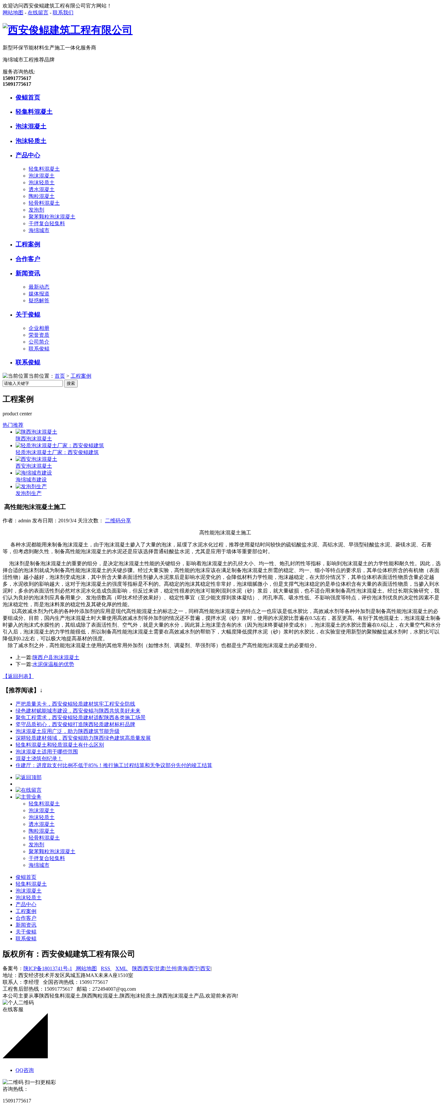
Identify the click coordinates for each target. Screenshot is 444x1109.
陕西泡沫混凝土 (34, 438)
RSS (106, 968)
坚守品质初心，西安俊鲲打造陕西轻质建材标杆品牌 (75, 724)
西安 (148, 968)
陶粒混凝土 (42, 196)
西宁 (194, 968)
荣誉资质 (39, 335)
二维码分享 (118, 520)
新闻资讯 (28, 273)
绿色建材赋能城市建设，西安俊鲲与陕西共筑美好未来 (78, 710)
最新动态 (39, 287)
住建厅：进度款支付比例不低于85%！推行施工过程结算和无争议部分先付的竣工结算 (114, 765)
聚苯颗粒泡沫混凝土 (52, 216)
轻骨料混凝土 (44, 203)
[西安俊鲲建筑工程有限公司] (68, 30)
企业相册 (39, 328)
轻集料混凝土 (34, 111)
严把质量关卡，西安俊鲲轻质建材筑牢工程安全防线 (75, 704)
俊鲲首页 (28, 97)
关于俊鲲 (28, 314)
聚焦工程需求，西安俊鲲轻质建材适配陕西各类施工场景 (81, 717)
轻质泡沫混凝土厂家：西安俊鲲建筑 (57, 452)
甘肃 (160, 968)
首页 (60, 376)
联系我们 (63, 12)
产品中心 (28, 155)
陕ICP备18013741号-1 (47, 968)
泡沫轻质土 (31, 140)
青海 (182, 968)
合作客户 (28, 258)
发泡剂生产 (29, 493)
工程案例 (28, 244)
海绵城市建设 (31, 479)
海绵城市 (39, 230)
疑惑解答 (39, 300)
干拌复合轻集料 (47, 223)
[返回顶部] (29, 777)
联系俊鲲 (39, 348)
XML (121, 968)
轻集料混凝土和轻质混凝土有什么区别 (60, 745)
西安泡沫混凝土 (34, 466)
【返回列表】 (18, 676)
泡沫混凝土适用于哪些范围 (47, 751)
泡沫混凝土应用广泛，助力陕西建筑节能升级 (68, 731)
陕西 (137, 968)
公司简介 (39, 342)
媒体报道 (39, 293)
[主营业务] (29, 797)
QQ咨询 (25, 1070)
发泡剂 (36, 210)
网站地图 (13, 12)
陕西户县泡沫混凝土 (56, 657)
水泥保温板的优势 (53, 664)
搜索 (71, 383)
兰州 (171, 968)
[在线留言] (29, 790)
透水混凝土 (42, 189)
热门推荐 (13, 425)
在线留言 (38, 12)
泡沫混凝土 (31, 126)
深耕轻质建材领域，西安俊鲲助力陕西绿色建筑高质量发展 (83, 738)
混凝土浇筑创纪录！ (39, 758)
